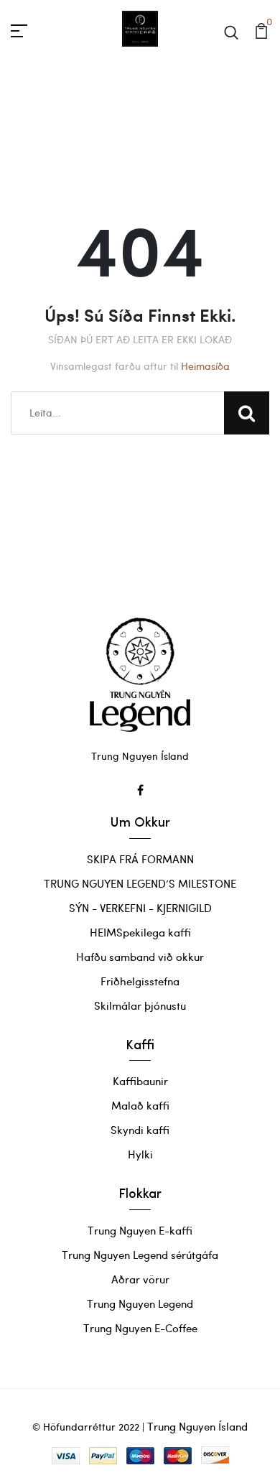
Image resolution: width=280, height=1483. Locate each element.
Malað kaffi (140, 1105)
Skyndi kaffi (140, 1129)
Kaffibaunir (140, 1081)
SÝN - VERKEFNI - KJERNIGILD (140, 908)
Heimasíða (205, 366)
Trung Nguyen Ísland (197, 1426)
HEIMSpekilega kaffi (140, 932)
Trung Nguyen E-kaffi (140, 1230)
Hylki (140, 1154)
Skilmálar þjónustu (140, 1005)
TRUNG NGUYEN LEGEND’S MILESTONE (140, 883)
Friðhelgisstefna (140, 981)
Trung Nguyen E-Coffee (140, 1328)
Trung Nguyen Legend (140, 1303)
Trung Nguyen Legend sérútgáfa (140, 1254)
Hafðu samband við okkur (140, 956)
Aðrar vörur (140, 1279)
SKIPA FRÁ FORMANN (140, 859)
